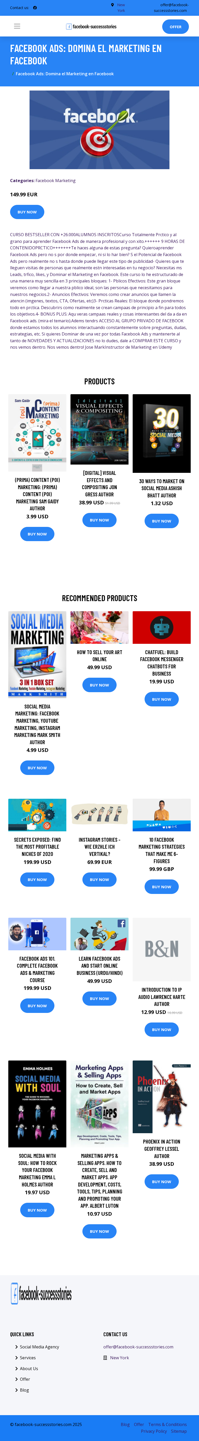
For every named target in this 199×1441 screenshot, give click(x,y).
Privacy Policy (154, 1431)
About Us (29, 1368)
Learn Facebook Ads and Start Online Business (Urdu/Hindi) (100, 965)
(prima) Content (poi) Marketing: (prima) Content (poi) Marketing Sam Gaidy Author (37, 493)
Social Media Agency (39, 1347)
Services (28, 1358)
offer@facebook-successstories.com (138, 1347)
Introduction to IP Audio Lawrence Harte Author (161, 996)
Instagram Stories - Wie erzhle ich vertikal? (99, 846)
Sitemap (179, 1431)
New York (119, 1358)
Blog (24, 1390)
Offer (175, 26)
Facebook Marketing (55, 180)
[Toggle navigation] (17, 26)
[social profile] (35, 8)
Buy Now (27, 211)
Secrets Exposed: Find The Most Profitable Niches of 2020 (37, 846)
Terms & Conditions (167, 1424)
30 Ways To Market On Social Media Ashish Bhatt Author (161, 488)
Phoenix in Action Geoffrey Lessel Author (161, 1148)
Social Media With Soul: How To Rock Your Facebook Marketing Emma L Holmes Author (37, 1169)
